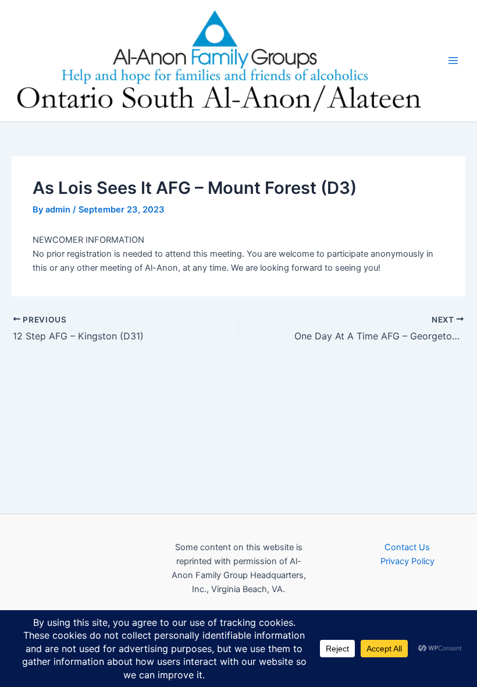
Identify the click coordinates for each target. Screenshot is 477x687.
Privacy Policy (407, 561)
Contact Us (407, 547)
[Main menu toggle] (453, 60)
